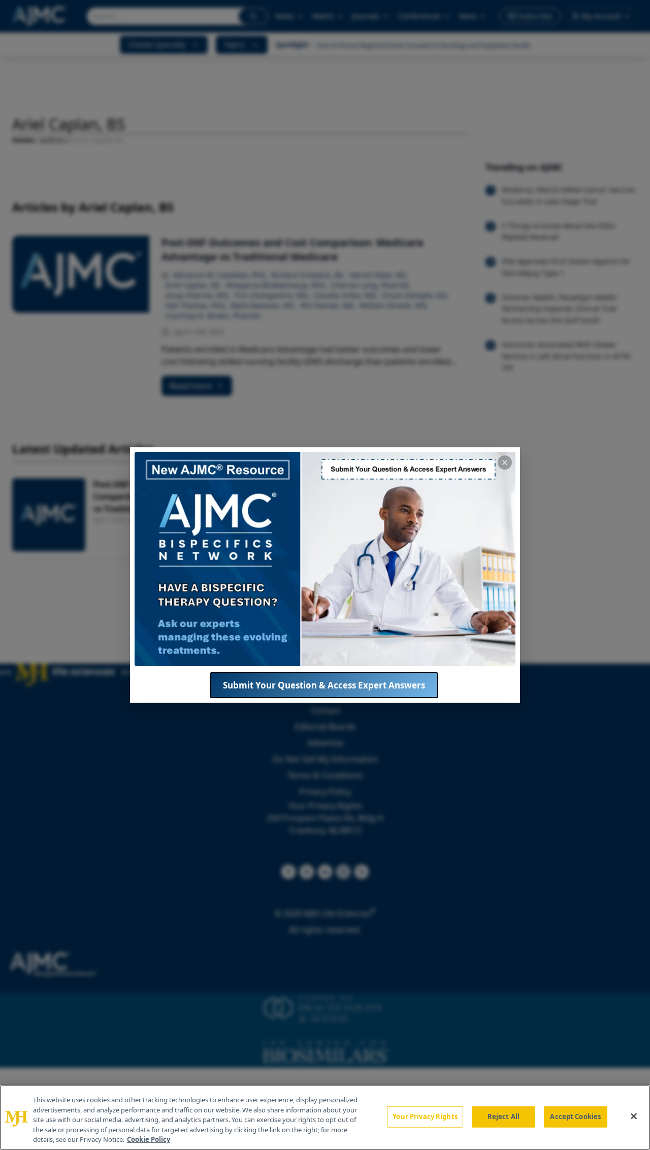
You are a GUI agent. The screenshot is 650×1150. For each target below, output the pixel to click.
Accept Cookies (575, 1116)
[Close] (634, 1116)
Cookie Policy (148, 1139)
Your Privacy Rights (425, 1116)
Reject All (503, 1116)
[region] (325, 1117)
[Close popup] (505, 462)
